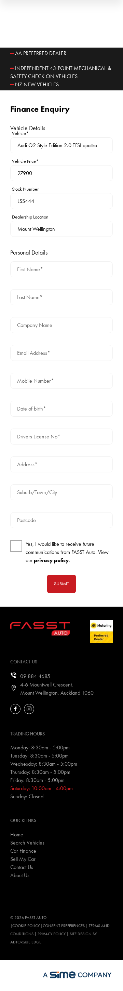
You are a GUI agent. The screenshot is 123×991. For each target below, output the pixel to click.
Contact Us (21, 867)
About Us (19, 875)
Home (16, 834)
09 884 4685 (35, 676)
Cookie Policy (26, 925)
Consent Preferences (64, 925)
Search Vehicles (27, 842)
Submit (61, 584)
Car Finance (23, 851)
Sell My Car (23, 859)
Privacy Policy (52, 934)
